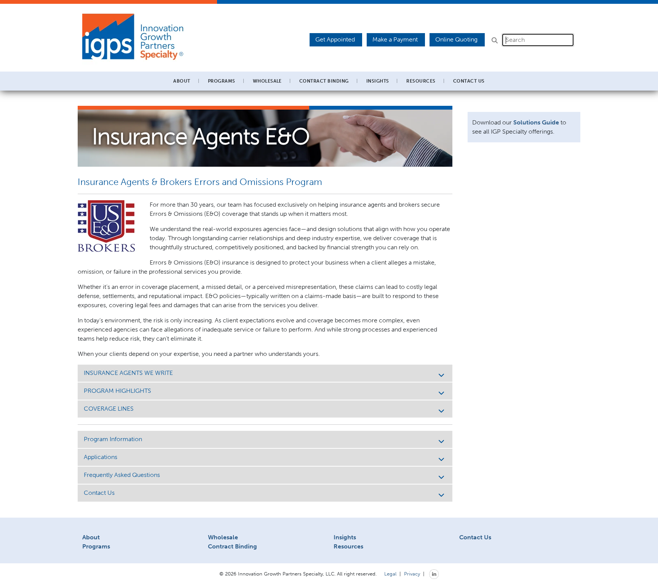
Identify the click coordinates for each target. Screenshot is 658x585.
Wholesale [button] (267, 81)
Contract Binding (324, 81)
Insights (377, 81)
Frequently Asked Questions (122, 474)
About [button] (181, 81)
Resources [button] (420, 81)
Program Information (113, 439)
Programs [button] (221, 81)
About (91, 537)
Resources (348, 546)
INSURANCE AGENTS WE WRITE (128, 372)
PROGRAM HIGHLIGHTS (117, 390)
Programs (96, 546)
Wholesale (223, 537)
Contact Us (469, 81)
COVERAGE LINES (109, 408)
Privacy (412, 574)
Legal (390, 574)
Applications (100, 457)
